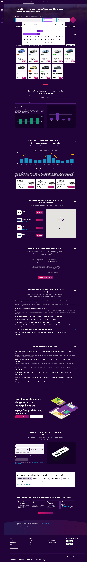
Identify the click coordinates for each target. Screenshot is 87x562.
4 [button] (62, 31)
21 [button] (24, 39)
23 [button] (30, 39)
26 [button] (38, 39)
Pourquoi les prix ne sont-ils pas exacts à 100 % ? (27, 531)
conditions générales (34, 462)
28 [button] (24, 42)
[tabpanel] (45, 117)
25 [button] (35, 39)
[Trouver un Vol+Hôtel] (2, 13)
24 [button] (33, 39)
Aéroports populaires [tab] (37, 478)
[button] (2, 2)
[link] (31, 187)
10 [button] (59, 33)
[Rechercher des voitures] (2, 10)
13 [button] (41, 33)
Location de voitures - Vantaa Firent (24, 484)
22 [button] (27, 39)
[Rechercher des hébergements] (2, 8)
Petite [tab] (35, 150)
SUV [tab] (49, 150)
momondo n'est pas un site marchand (25, 526)
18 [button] (35, 36)
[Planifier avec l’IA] (2, 15)
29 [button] (27, 42)
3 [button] (59, 31)
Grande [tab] (45, 150)
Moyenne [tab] (40, 150)
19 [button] (38, 36)
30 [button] (30, 42)
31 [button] (59, 42)
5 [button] (38, 31)
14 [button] (24, 36)
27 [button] (41, 39)
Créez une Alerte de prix (65, 506)
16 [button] (30, 36)
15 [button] (27, 36)
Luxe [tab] (56, 150)
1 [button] (27, 31)
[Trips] (2, 19)
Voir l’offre (24, 61)
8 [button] (27, 33)
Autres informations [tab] (61, 102)
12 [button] (38, 33)
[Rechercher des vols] (2, 5)
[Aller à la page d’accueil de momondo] (8, 1)
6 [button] (41, 31)
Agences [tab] (30, 102)
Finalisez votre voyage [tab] (55, 478)
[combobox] (19, 16)
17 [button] (59, 36)
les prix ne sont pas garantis (44, 523)
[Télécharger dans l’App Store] (69, 544)
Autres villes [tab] (46, 478)
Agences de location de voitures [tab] (24, 478)
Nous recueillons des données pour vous (25, 528)
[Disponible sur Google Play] (69, 541)
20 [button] (41, 36)
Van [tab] (52, 150)
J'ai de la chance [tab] (65, 478)
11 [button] (62, 33)
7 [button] (24, 33)
